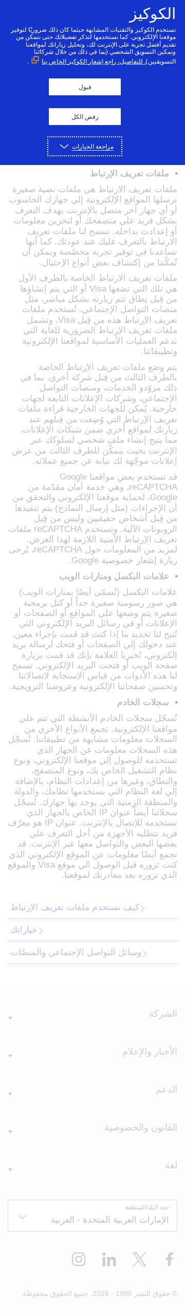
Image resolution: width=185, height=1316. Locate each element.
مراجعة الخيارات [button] (93, 146)
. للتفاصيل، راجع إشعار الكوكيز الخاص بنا (94, 61)
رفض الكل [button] (85, 116)
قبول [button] (85, 87)
